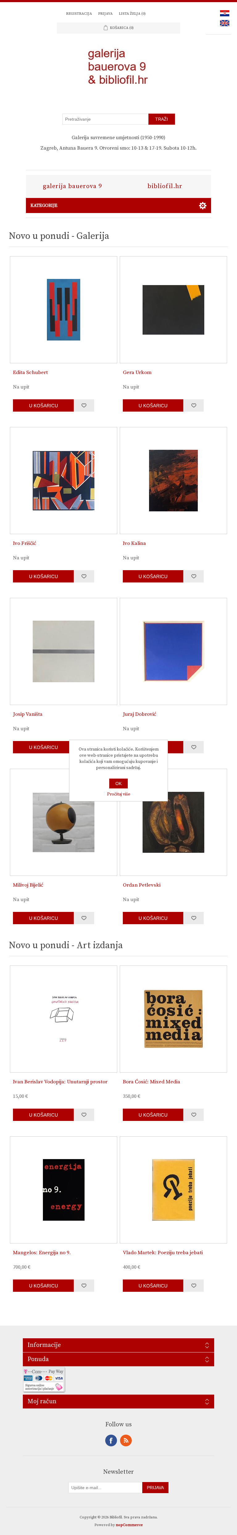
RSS (126, 1440)
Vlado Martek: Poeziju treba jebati (163, 1253)
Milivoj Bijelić (28, 885)
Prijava (105, 13)
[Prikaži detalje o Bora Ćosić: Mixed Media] (173, 1019)
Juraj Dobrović (139, 714)
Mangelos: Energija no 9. (42, 1253)
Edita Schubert (30, 372)
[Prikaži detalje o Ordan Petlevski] (173, 822)
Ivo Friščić (24, 543)
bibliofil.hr (165, 186)
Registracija (79, 13)
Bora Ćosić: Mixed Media (151, 1082)
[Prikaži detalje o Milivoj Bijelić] (63, 822)
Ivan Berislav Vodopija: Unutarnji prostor (60, 1082)
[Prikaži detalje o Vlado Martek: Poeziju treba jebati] (173, 1190)
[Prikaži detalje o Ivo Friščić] (63, 480)
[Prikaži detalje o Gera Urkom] (173, 309)
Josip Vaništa (28, 714)
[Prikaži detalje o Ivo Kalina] (173, 480)
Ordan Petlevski (141, 885)
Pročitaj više (118, 794)
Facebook (111, 1440)
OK (118, 783)
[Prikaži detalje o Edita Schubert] (63, 309)
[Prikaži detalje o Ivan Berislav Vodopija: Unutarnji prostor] (63, 1019)
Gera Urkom (137, 372)
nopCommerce (129, 1525)
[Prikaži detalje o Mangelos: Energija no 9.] (63, 1190)
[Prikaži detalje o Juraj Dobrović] (173, 651)
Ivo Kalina (134, 543)
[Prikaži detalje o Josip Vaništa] (63, 651)
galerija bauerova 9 (72, 186)
